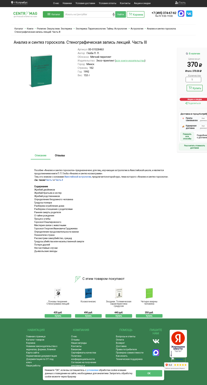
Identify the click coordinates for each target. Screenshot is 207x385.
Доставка (121, 346)
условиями (93, 370)
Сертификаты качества (83, 352)
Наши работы (33, 365)
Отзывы (60, 155)
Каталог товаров (35, 339)
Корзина (30, 343)
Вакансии (76, 349)
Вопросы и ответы (125, 336)
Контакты (125, 3)
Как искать (122, 356)
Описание (40, 155)
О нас (56, 3)
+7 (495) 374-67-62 (164, 13)
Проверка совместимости (129, 352)
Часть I (49, 180)
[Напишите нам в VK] (189, 13)
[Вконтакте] (156, 341)
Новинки (67, 3)
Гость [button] (182, 2)
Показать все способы (187, 136)
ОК (149, 373)
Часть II (59, 180)
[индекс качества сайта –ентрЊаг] (178, 361)
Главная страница (35, 336)
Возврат (120, 343)
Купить (197, 88)
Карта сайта (32, 352)
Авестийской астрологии (77, 176)
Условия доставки (85, 3)
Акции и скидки (142, 3)
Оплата (120, 339)
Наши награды (79, 343)
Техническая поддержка (129, 359)
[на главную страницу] (26, 21)
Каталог (56, 14)
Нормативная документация (41, 356)
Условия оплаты (107, 3)
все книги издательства (130, 60)
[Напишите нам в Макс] (181, 13)
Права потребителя (126, 349)
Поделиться (194, 103)
